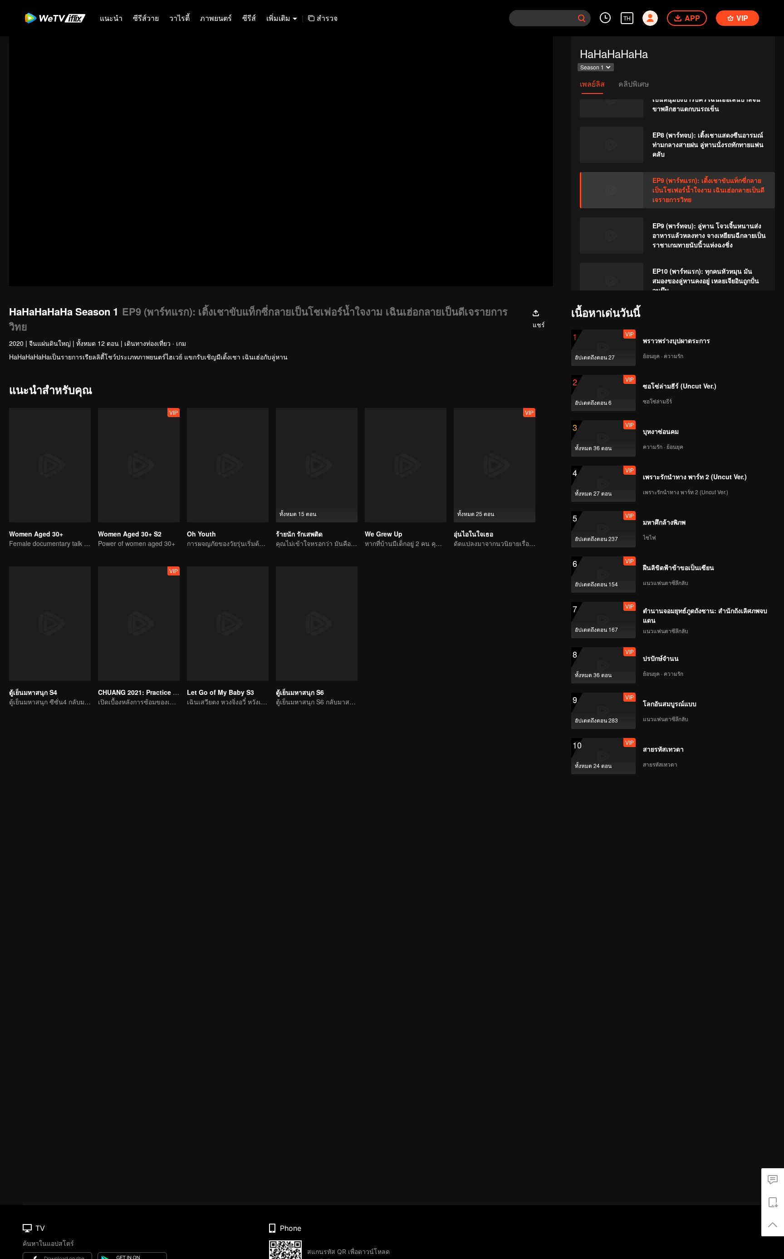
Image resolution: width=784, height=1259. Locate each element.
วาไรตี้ (179, 18)
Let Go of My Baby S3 (220, 692)
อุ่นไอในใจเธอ (473, 533)
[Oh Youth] (228, 465)
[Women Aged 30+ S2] (139, 465)
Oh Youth (201, 533)
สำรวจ (327, 18)
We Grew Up (383, 533)
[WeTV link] (55, 18)
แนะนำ (111, 18)
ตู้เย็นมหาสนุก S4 (33, 692)
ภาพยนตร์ (216, 18)
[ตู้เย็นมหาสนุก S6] (317, 623)
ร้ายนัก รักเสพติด (299, 533)
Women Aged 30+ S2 (130, 533)
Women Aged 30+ (36, 533)
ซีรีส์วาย (146, 18)
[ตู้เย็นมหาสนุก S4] (50, 623)
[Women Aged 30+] (50, 465)
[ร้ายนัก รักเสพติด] (317, 465)
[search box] (581, 18)
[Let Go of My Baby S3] (228, 623)
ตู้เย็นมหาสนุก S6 (300, 692)
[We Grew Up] (405, 465)
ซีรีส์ (249, 18)
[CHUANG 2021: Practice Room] (139, 623)
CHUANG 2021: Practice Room (144, 692)
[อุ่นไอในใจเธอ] (494, 465)
